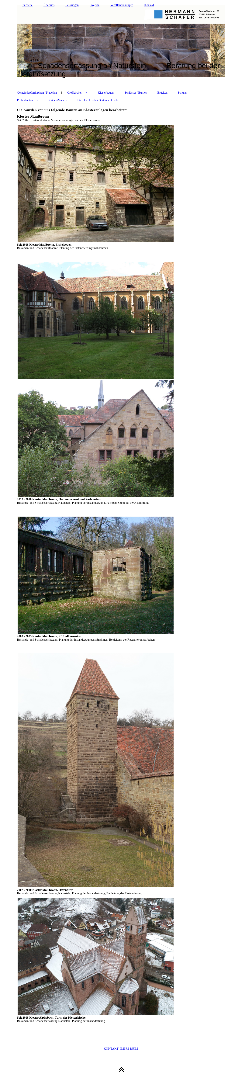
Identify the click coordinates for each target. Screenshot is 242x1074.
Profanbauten (25, 100)
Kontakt (149, 5)
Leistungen (72, 5)
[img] (121, 42)
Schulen (182, 92)
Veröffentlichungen (121, 5)
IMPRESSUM (129, 1048)
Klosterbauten (106, 92)
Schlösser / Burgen (136, 92)
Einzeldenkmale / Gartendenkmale (97, 100)
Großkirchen (74, 92)
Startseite (27, 5)
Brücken (162, 92)
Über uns (48, 5)
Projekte (94, 5)
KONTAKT (111, 1048)
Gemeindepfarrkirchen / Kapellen (37, 92)
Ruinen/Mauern (57, 100)
